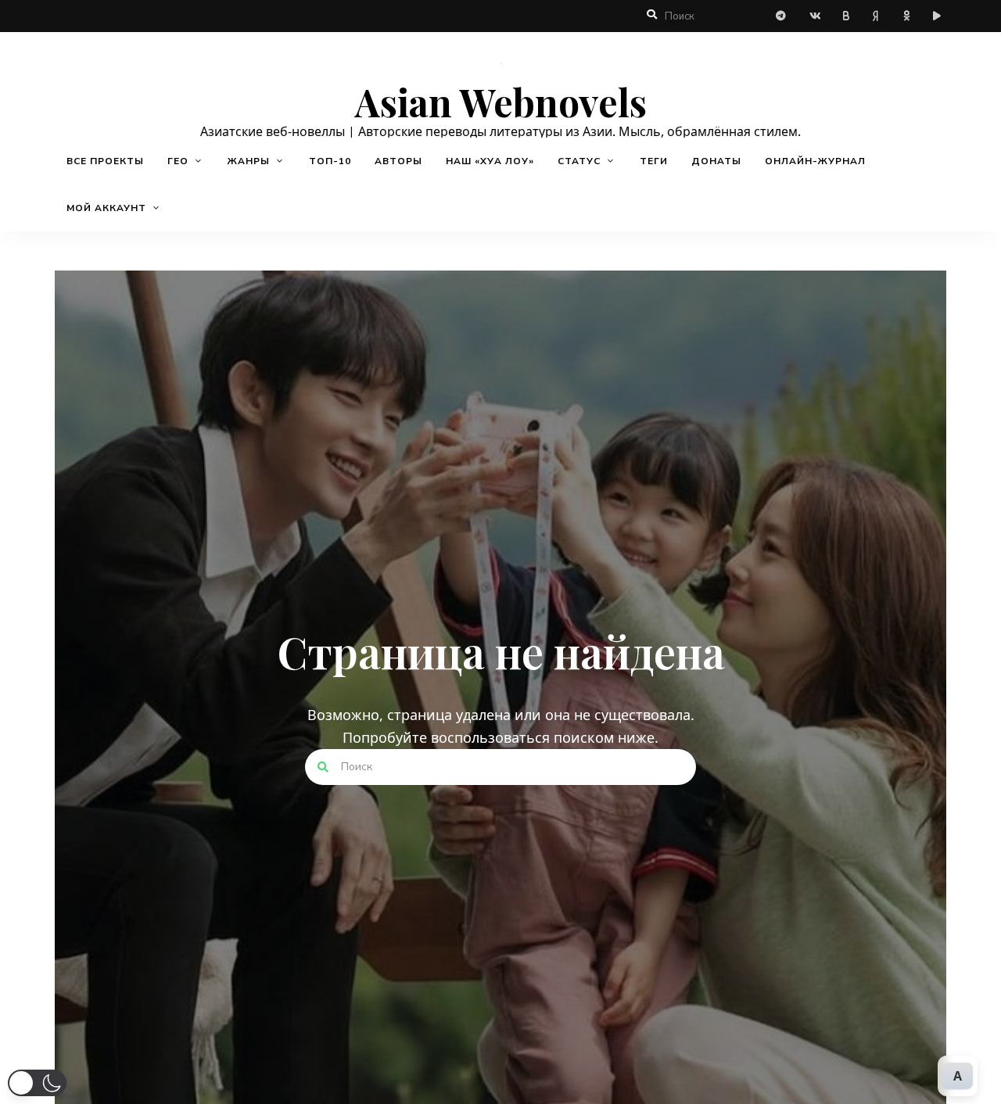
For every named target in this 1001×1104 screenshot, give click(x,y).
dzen (877, 15)
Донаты (716, 161)
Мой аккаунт (106, 208)
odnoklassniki (908, 15)
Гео (177, 161)
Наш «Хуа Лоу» (490, 161)
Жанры (249, 161)
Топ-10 (330, 161)
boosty (846, 16)
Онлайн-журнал (815, 161)
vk (815, 16)
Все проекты (105, 161)
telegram (783, 15)
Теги (654, 161)
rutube (940, 15)
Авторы (398, 161)
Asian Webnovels (501, 102)
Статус (579, 161)
